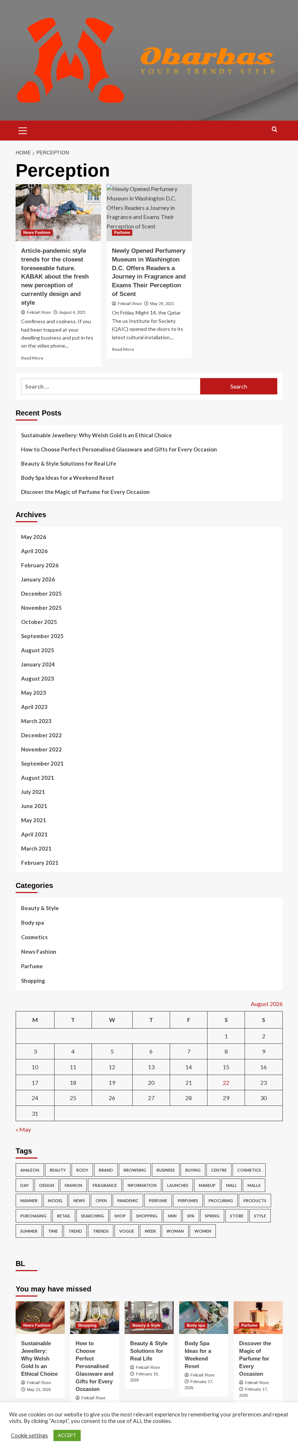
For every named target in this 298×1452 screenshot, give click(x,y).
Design (46, 1185)
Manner (28, 1200)
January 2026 (38, 579)
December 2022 (41, 735)
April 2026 (34, 551)
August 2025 (37, 650)
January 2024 (38, 664)
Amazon (29, 1170)
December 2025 (41, 593)
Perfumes (188, 1200)
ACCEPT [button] (67, 1435)
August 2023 (37, 678)
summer (28, 1231)
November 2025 (41, 607)
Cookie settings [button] (29, 1435)
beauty (58, 1170)
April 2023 (34, 706)
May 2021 (33, 820)
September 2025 (42, 636)
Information (142, 1185)
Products (254, 1200)
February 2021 (40, 862)
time (53, 1231)
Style (260, 1215)
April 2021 (34, 834)
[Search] (274, 129)
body (82, 1170)
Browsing (135, 1170)
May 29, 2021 (162, 303)
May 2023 (33, 692)
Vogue (126, 1231)
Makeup (207, 1185)
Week (150, 1231)
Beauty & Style (40, 908)
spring (212, 1215)
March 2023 (36, 721)
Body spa (32, 922)
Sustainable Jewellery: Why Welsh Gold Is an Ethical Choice (96, 435)
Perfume (158, 1200)
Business (166, 1170)
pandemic (127, 1200)
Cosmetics (34, 937)
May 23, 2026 (39, 1389)
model (55, 1200)
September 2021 (42, 763)
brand (106, 1170)
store (236, 1215)
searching (92, 1215)
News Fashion (37, 232)
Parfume (122, 232)
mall (231, 1185)
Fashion (73, 1185)
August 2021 (37, 777)
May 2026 (33, 537)
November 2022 (41, 749)
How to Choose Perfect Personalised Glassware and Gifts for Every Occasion (119, 449)
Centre (219, 1170)
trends (101, 1231)
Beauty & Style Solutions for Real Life (68, 463)
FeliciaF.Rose (39, 312)
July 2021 (33, 791)
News (79, 1200)
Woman (175, 1231)
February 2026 (40, 565)
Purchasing (33, 1215)
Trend (75, 1231)
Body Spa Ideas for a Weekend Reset (67, 477)
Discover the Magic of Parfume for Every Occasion (85, 491)
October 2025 (39, 621)
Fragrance (105, 1185)
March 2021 (36, 848)
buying (193, 1170)
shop (120, 1215)
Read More (32, 358)
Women (202, 1231)
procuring (221, 1200)
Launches (177, 1185)
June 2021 (34, 806)
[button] (23, 130)
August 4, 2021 (72, 312)
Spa (190, 1215)
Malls (254, 1185)
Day (24, 1185)
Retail (64, 1215)
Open (101, 1200)
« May (23, 1129)
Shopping (33, 980)
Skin (172, 1215)
